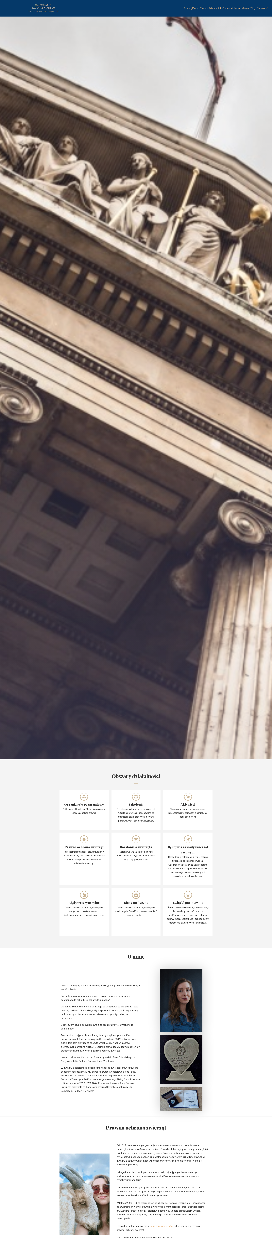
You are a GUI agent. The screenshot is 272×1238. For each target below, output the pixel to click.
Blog (252, 8)
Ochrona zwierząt (240, 8)
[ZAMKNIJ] (267, 8)
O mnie (226, 8)
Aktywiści (188, 804)
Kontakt (261, 8)
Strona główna (191, 8)
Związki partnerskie (188, 902)
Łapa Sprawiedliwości (161, 1226)
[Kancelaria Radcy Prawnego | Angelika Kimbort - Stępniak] (43, 8)
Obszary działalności (210, 8)
